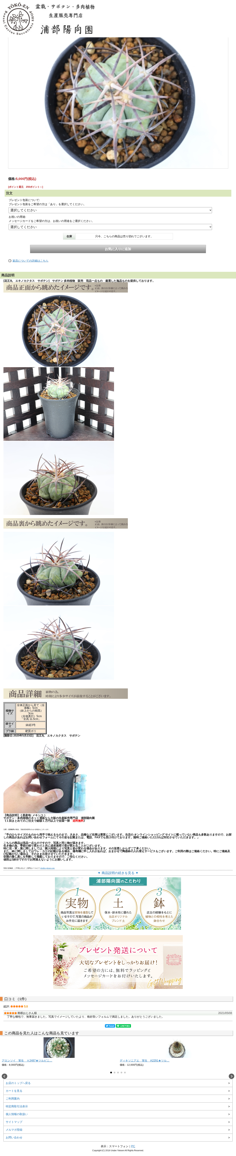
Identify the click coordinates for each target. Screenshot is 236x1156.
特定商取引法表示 (17, 1106)
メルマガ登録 (14, 1129)
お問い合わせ (14, 1137)
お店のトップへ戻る (18, 1083)
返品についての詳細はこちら (30, 260)
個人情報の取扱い (17, 1114)
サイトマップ (14, 1121)
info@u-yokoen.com (47, 868)
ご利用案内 (13, 1098)
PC (133, 1146)
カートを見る (14, 1090)
